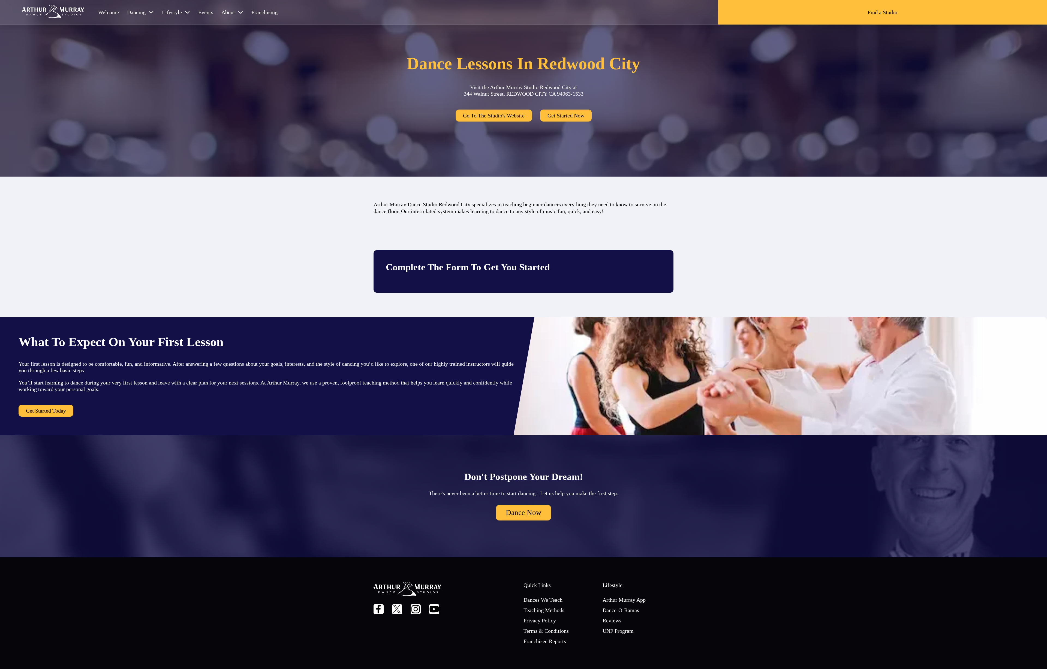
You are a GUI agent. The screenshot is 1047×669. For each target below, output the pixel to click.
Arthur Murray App (624, 600)
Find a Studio (882, 12)
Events (205, 12)
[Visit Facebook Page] (379, 610)
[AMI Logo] (53, 12)
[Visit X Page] (397, 610)
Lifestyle (172, 12)
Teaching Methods (544, 610)
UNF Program (618, 631)
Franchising (264, 12)
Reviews (612, 620)
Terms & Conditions (546, 631)
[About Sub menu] (240, 12)
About (228, 12)
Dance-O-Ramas (621, 610)
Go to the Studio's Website (494, 116)
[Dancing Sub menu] (151, 12)
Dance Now (523, 512)
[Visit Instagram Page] (416, 610)
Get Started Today (46, 411)
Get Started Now (565, 116)
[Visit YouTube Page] (434, 610)
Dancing (136, 12)
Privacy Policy (540, 620)
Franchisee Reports (545, 641)
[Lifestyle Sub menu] (187, 12)
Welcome (108, 12)
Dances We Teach (543, 600)
